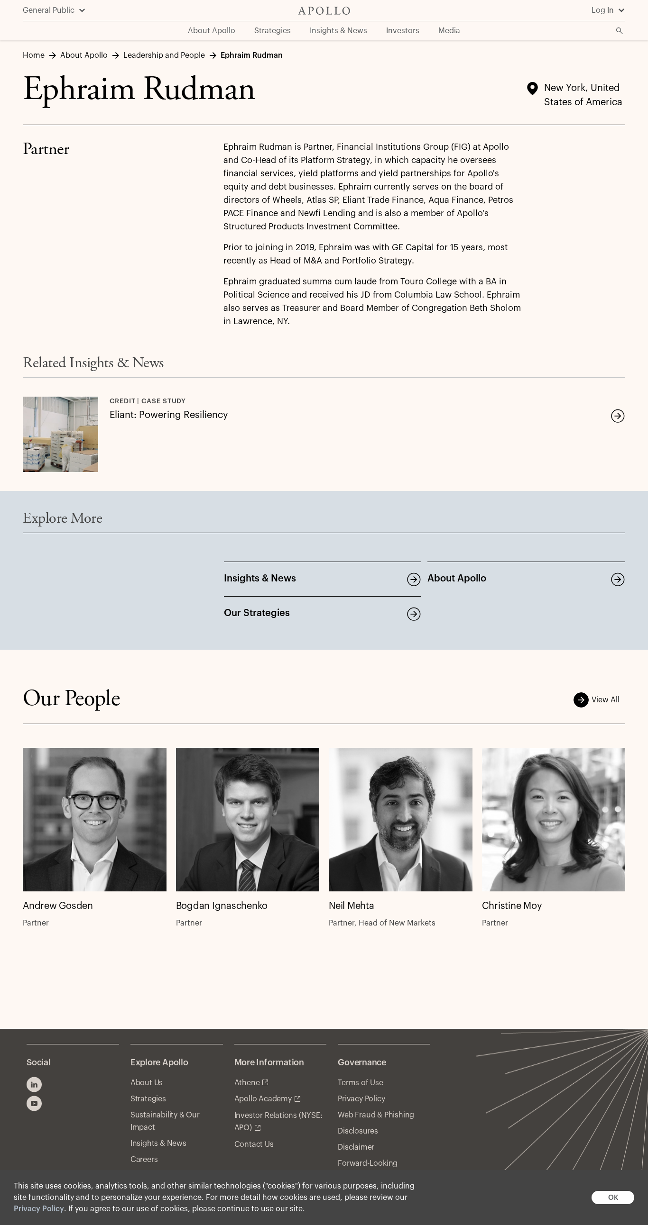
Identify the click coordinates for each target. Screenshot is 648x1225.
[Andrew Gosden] (95, 819)
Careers (144, 1159)
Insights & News (260, 578)
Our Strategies (257, 613)
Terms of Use (360, 1083)
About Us (146, 1083)
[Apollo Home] (324, 11)
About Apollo (456, 578)
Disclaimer (356, 1147)
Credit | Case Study (148, 401)
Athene (247, 1083)
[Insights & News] (413, 579)
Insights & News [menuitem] (338, 31)
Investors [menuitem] (402, 31)
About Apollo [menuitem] (211, 31)
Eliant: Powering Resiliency (169, 415)
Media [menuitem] (449, 31)
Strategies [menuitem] (272, 31)
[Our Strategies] (413, 613)
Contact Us (254, 1144)
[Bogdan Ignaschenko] (248, 819)
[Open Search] (619, 30)
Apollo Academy (263, 1099)
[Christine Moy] (554, 819)
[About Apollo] (617, 579)
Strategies (148, 1099)
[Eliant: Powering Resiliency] (617, 415)
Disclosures (358, 1131)
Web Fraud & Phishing (376, 1115)
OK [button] (613, 1197)
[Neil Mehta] (400, 819)
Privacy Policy (39, 1209)
